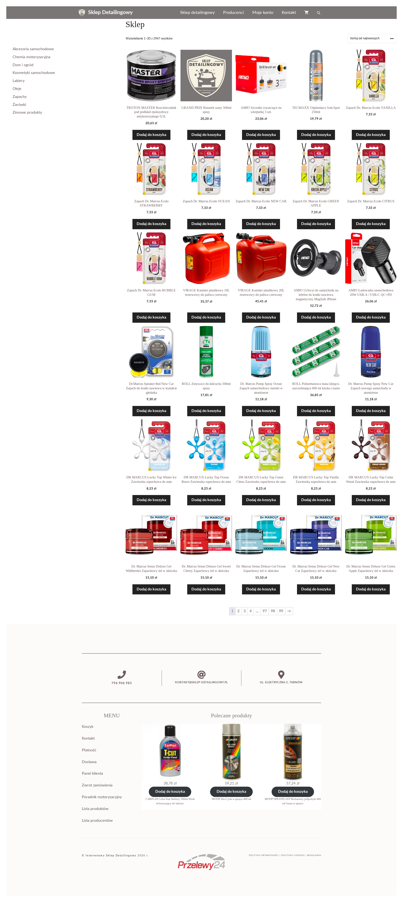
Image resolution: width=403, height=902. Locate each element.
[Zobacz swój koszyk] (306, 12)
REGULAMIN (314, 855)
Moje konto (262, 13)
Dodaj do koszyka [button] (151, 135)
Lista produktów (95, 809)
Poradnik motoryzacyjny (102, 797)
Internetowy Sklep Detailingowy (111, 855)
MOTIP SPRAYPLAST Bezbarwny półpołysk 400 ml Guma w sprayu (293, 801)
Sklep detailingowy (197, 13)
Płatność (89, 750)
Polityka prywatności (264, 855)
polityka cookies (293, 855)
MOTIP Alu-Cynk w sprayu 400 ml (231, 799)
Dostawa (89, 762)
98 (273, 611)
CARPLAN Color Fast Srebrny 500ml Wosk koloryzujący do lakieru (170, 801)
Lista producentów (97, 821)
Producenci (233, 13)
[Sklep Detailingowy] (82, 12)
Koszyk (87, 727)
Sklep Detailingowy (110, 12)
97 (265, 611)
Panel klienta (92, 774)
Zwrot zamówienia (97, 785)
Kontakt (289, 13)
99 (281, 611)
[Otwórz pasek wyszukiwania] (319, 13)
